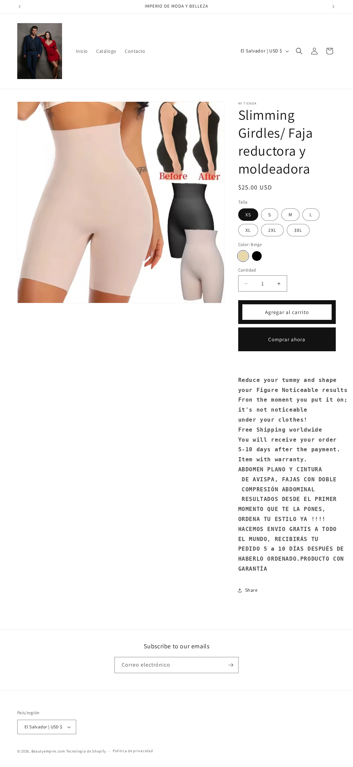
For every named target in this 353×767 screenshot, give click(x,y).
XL (248, 230)
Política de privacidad (133, 750)
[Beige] (243, 256)
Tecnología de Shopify (86, 751)
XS (248, 215)
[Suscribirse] (230, 665)
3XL (298, 230)
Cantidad (247, 270)
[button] (299, 51)
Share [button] (251, 590)
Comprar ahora (286, 339)
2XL (272, 230)
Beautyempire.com (48, 751)
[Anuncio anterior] (19, 6)
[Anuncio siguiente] (333, 6)
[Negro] (257, 256)
